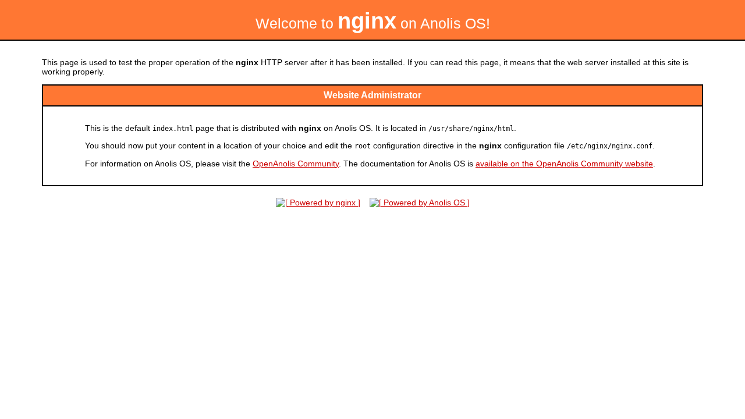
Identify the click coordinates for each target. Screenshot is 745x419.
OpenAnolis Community (296, 163)
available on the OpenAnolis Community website (564, 163)
